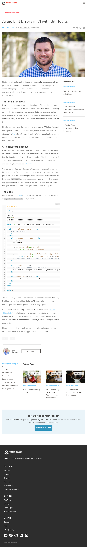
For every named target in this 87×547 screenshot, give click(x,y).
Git (13, 134)
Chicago (7, 504)
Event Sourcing (7, 379)
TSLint (4, 313)
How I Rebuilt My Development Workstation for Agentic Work (73, 109)
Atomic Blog (8, 486)
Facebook (77, 28)
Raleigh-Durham (10, 511)
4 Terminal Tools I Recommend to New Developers (70, 128)
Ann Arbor (7, 500)
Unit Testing (6, 376)
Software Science (8, 382)
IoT (3, 367)
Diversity (7, 478)
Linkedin (80, 28)
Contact (7, 522)
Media (6, 526)
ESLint (52, 309)
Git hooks (28, 164)
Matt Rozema (15, 351)
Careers (7, 474)
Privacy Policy (9, 530)
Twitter (74, 28)
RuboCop (12, 313)
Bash (20, 195)
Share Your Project (43, 428)
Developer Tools (9, 28)
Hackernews (84, 28)
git (5, 338)
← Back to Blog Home (11, 12)
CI (12, 338)
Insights (7, 470)
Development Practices (10, 385)
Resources (8, 482)
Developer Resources (11, 489)
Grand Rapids (8, 508)
